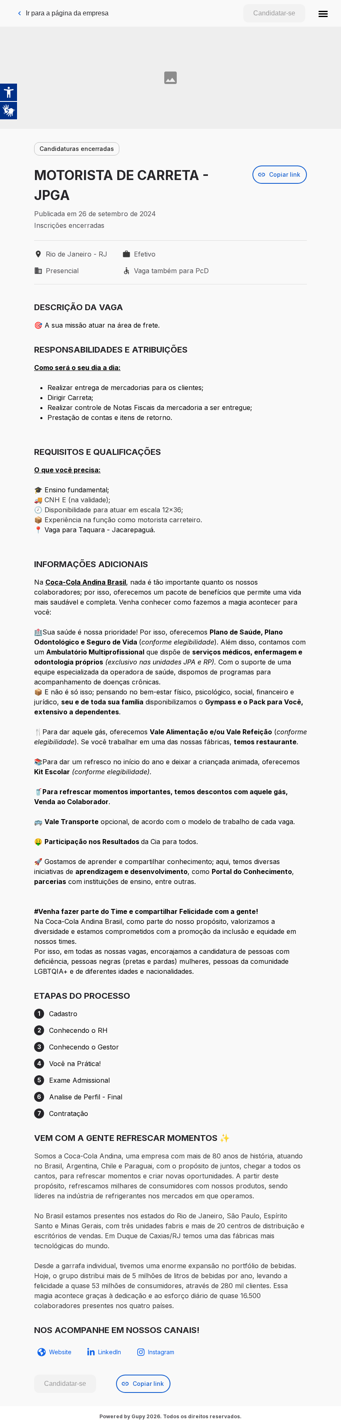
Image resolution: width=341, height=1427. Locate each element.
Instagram (161, 1351)
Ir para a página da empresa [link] (67, 13)
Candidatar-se (274, 13)
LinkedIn (109, 1351)
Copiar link (284, 174)
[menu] (323, 13)
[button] (323, 13)
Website (60, 1351)
